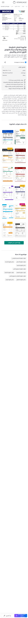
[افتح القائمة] (3, 2)
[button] (7, 615)
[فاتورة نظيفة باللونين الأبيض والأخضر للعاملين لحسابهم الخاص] (20, 137)
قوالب (23, 6)
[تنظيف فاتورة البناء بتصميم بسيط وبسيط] (7, 156)
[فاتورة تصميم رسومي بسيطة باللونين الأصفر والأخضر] (7, 174)
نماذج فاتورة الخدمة (9, 262)
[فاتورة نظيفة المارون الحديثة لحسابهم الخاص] (20, 174)
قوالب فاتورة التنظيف (21, 272)
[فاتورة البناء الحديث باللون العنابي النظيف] (20, 156)
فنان (12, 6)
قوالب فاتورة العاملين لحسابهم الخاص (17, 276)
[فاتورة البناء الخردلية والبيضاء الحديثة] (7, 230)
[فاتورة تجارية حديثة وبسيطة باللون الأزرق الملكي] (7, 137)
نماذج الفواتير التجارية (21, 265)
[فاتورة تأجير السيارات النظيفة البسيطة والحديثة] (7, 211)
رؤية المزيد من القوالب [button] (14, 243)
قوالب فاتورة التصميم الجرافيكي (19, 258)
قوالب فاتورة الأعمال (21, 262)
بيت (26, 6)
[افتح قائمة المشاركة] (5, 62)
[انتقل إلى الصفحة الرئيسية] (20, 2)
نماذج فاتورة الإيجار (10, 280)
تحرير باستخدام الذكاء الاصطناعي (21, 615)
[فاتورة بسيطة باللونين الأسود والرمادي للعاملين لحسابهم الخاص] (20, 230)
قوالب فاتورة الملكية (9, 272)
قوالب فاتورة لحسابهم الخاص (19, 269)
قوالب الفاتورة (17, 6)
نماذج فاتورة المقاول (21, 280)
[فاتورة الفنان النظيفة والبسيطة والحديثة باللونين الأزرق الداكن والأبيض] (20, 193)
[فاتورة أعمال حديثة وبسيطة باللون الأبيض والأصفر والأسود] (20, 211)
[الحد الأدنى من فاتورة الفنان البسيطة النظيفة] (7, 193)
